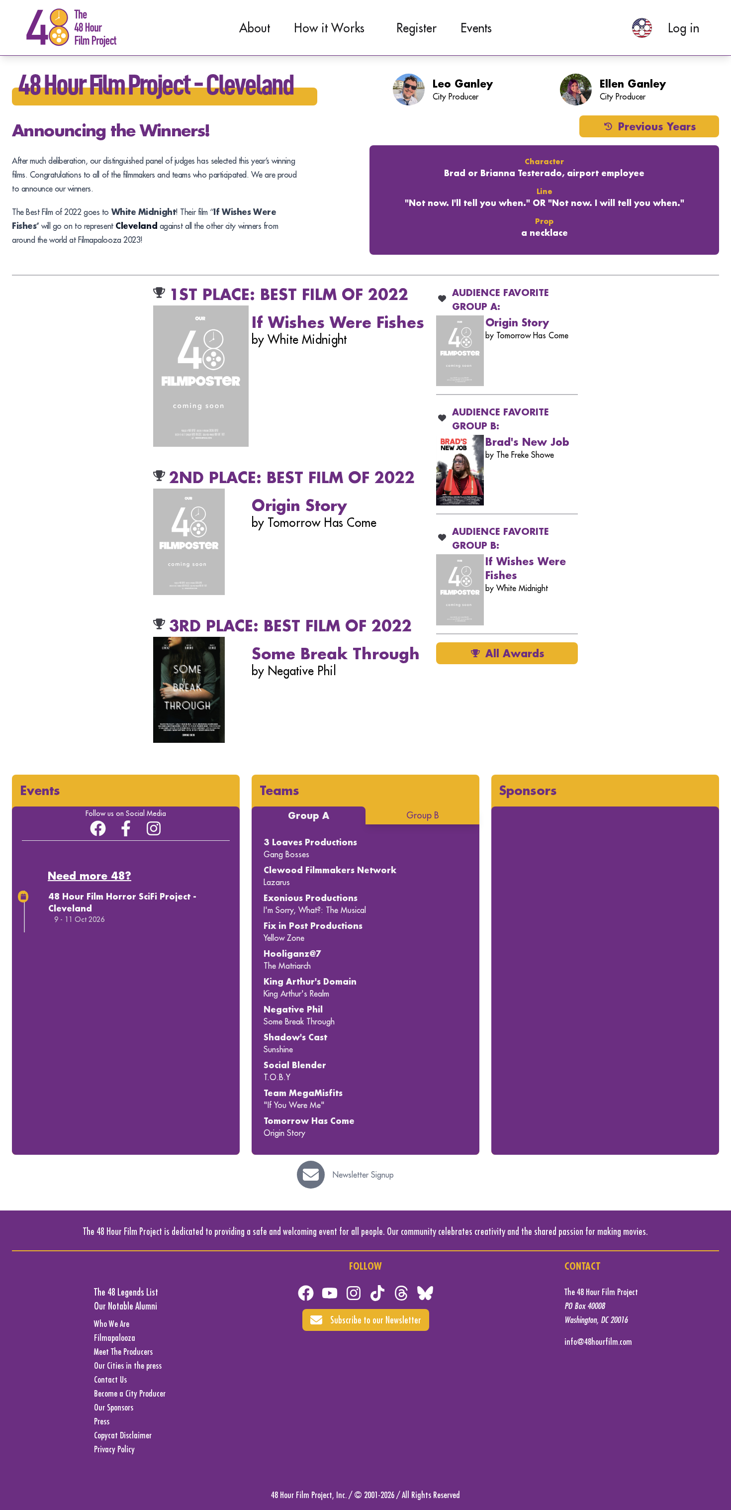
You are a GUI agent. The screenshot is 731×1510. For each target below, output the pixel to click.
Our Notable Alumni (125, 1305)
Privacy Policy (114, 1449)
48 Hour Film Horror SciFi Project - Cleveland (122, 902)
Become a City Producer (130, 1393)
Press (101, 1421)
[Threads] (401, 1293)
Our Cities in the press (128, 1365)
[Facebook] (306, 1293)
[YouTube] (330, 1293)
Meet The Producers (123, 1351)
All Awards (515, 653)
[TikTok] (377, 1293)
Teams (279, 790)
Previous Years (657, 126)
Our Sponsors (113, 1407)
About (254, 27)
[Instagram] (154, 828)
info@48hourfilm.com (598, 1341)
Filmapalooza (114, 1337)
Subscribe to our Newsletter (375, 1319)
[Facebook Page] (126, 828)
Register (416, 27)
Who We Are (111, 1323)
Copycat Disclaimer (123, 1435)
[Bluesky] (425, 1293)
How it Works (329, 27)
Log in (683, 27)
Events (476, 27)
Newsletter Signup (363, 1175)
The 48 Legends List (126, 1292)
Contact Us (110, 1379)
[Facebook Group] (98, 828)
